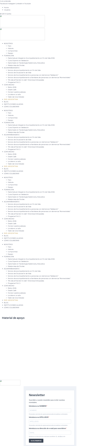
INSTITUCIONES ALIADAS (13, 104)
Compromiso (13, 51)
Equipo (10, 53)
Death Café (12, 90)
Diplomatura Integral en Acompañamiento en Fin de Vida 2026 (31, 58)
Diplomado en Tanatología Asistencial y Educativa (26, 63)
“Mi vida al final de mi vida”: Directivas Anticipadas (26, 80)
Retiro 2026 (12, 87)
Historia (10, 48)
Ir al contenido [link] (5, 1)
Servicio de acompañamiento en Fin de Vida (24, 70)
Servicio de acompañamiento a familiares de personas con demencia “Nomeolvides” (39, 77)
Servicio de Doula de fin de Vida (19, 73)
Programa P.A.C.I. (14, 82)
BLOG (6, 102)
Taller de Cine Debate (16, 97)
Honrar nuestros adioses (17, 92)
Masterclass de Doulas (16, 65)
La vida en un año (14, 94)
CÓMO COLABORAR (11, 107)
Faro (9, 46)
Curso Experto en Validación (18, 60)
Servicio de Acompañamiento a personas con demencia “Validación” (33, 75)
